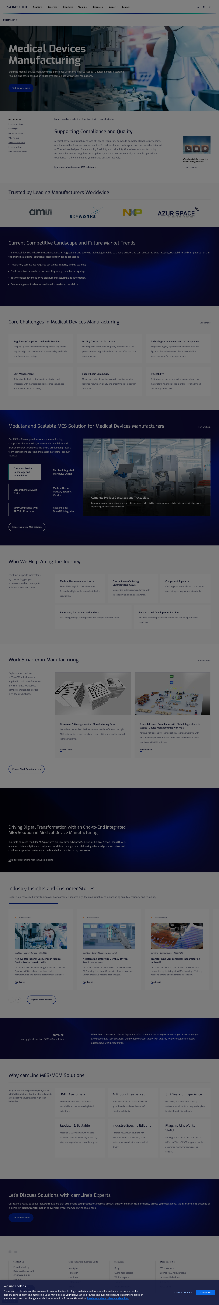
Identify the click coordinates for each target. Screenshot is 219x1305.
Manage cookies (183, 1293)
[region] (109, 1292)
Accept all (205, 1293)
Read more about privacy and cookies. (108, 1298)
